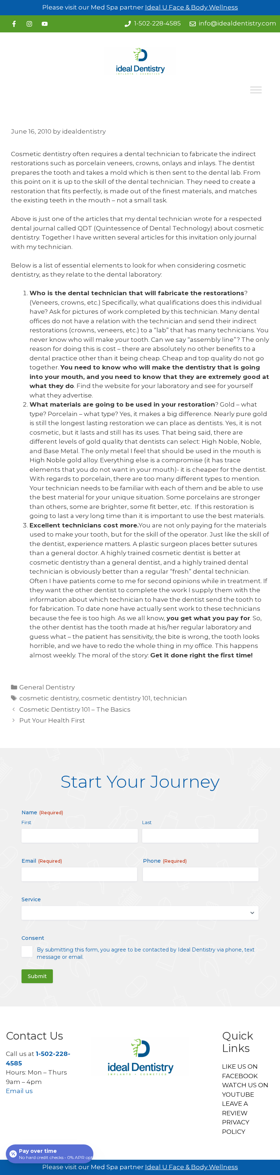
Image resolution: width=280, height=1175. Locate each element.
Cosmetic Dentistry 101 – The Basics (75, 709)
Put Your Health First (52, 720)
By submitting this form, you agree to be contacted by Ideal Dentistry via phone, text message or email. (145, 953)
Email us (19, 1091)
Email (42, 861)
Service (31, 899)
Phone (165, 861)
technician (170, 698)
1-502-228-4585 (157, 23)
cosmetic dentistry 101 (116, 698)
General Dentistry (47, 687)
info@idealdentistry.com (237, 23)
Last (147, 822)
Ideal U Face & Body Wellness (191, 7)
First (26, 822)
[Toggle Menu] (256, 90)
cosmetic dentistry (48, 698)
